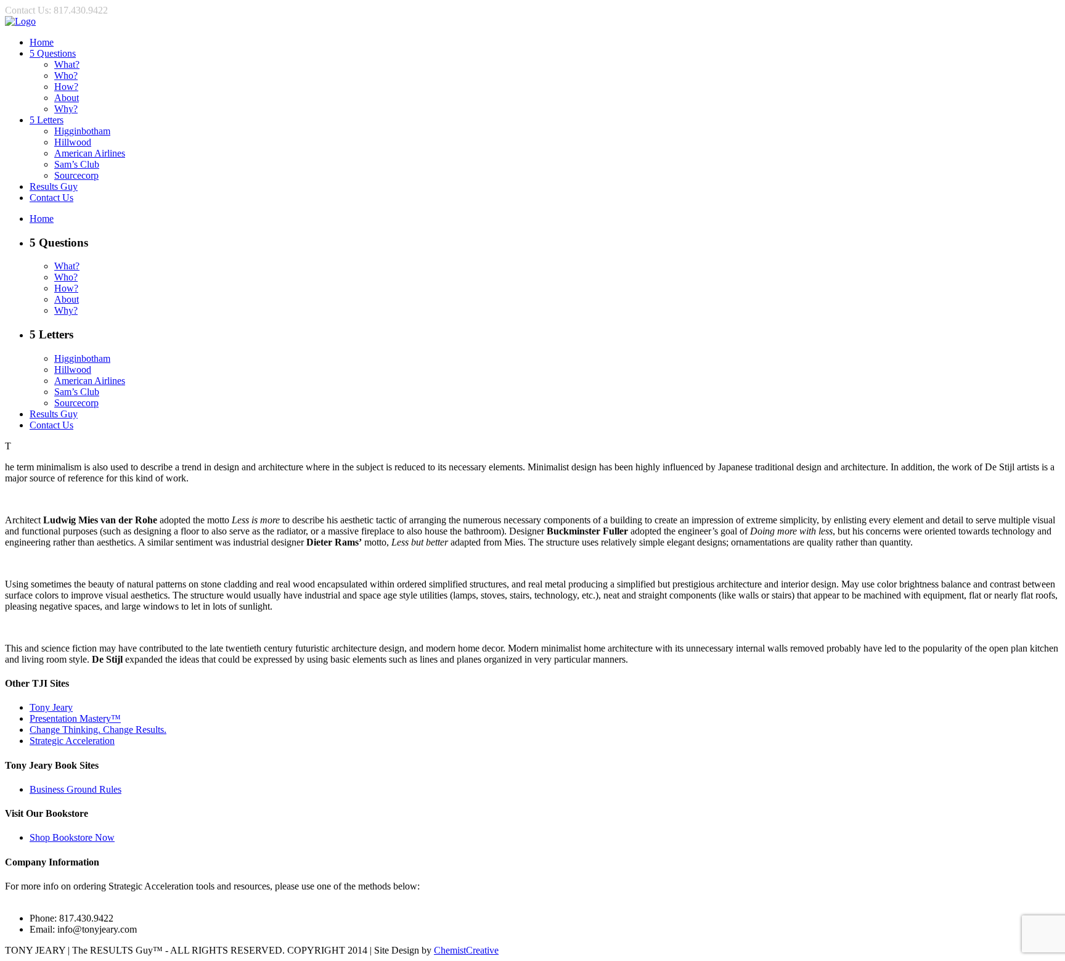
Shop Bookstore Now (72, 837)
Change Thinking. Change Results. (98, 729)
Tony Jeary (51, 707)
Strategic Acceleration (72, 740)
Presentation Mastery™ (75, 718)
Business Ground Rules (75, 789)
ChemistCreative (466, 950)
